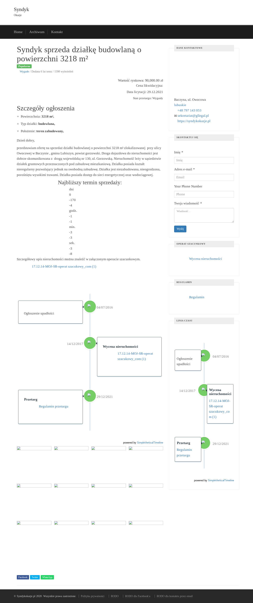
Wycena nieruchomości (205, 259)
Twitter (35, 577)
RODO (115, 596)
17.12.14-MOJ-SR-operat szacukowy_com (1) (64, 266)
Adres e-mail (184, 169)
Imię (178, 152)
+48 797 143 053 (189, 110)
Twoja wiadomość (188, 203)
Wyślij (180, 228)
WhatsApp (47, 577)
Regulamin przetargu (53, 406)
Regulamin (196, 297)
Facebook (22, 577)
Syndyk (21, 9)
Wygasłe (24, 71)
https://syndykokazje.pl (194, 121)
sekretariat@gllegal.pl (193, 116)
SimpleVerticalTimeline (150, 442)
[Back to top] (240, 590)
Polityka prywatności (92, 596)
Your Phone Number (188, 186)
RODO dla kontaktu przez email (175, 596)
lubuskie (180, 105)
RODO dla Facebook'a (137, 596)
